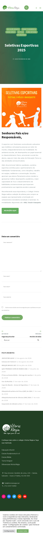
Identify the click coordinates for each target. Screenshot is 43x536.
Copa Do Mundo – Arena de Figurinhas (15, 385)
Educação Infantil (13, 29)
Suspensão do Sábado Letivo (12, 404)
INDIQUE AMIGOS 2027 (9, 365)
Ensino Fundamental (29, 29)
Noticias (21, 32)
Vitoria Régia (21, 35)
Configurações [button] (9, 531)
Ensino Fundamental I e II (11, 453)
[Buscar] (38, 340)
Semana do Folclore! (9, 362)
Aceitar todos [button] (22, 531)
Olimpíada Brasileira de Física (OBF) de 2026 (17, 391)
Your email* (6, 286)
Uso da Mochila (7, 381)
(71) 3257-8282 (10, 486)
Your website (7, 297)
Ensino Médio (10, 32)
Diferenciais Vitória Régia (11, 464)
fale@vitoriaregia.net (12, 483)
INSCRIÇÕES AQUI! (10, 210)
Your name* (6, 276)
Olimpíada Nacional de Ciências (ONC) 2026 (16, 397)
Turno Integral (31, 32)
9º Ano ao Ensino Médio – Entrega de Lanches (17, 375)
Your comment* (7, 242)
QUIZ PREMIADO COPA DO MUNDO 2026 (14, 369)
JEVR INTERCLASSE (8, 358)
